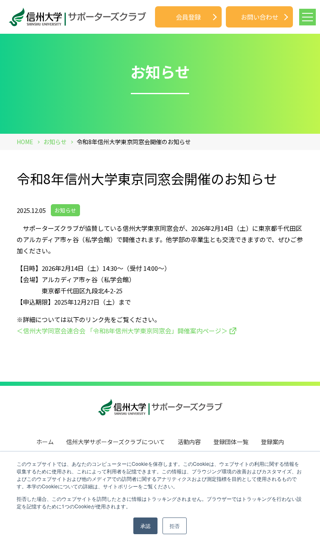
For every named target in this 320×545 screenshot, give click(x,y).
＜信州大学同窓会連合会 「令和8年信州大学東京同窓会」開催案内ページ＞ (122, 330)
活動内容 (189, 442)
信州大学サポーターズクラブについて (115, 442)
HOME (25, 142)
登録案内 (272, 442)
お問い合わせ (259, 16)
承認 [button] (145, 525)
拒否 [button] (175, 525)
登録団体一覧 (230, 442)
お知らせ (65, 210)
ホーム (45, 442)
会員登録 (188, 16)
